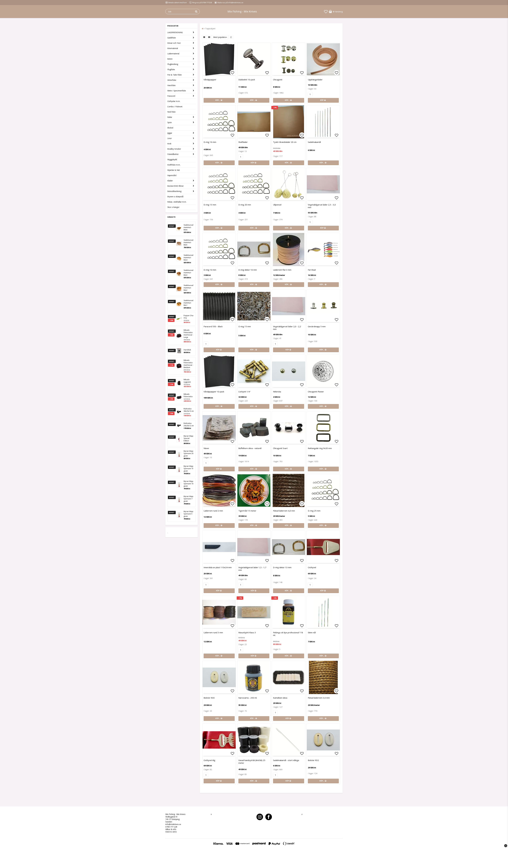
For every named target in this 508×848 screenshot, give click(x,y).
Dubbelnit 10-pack (246, 79)
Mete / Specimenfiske (176, 90)
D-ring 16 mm (210, 142)
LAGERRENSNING (175, 32)
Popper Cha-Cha (189, 316)
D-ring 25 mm (314, 510)
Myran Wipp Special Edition (188, 438)
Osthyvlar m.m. (173, 101)
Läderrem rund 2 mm (213, 510)
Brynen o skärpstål (175, 196)
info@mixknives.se (173, 824)
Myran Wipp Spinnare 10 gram (188, 483)
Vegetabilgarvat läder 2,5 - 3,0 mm (322, 206)
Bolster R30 (209, 697)
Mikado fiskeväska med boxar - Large (188, 333)
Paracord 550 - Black (213, 326)
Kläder (170, 180)
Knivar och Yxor (174, 43)
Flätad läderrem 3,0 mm (319, 697)
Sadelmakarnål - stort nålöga (286, 760)
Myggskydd (172, 159)
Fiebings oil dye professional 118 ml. (288, 633)
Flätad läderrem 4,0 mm (284, 510)
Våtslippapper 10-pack (214, 391)
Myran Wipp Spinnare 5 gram (188, 513)
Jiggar (169, 133)
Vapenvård (171, 175)
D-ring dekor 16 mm (247, 269)
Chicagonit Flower (316, 391)
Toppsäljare (210, 28)
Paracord (171, 96)
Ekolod (170, 127)
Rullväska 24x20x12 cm (189, 424)
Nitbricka (277, 391)
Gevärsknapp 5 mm (317, 326)
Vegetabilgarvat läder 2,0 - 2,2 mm (287, 327)
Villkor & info (170, 829)
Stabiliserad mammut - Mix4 (188, 257)
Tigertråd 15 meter (247, 510)
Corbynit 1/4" (244, 391)
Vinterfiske (171, 80)
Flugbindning (172, 64)
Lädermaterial (173, 53)
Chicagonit (277, 79)
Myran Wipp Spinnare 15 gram (188, 468)
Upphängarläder (315, 79)
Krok (169, 143)
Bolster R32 (313, 760)
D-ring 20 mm (244, 204)
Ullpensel (277, 204)
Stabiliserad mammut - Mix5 (188, 242)
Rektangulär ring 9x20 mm (320, 448)
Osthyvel (312, 567)
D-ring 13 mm (210, 204)
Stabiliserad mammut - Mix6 (188, 227)
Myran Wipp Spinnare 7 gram (188, 498)
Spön (169, 122)
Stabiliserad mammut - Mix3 (188, 272)
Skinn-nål (312, 632)
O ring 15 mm (244, 326)
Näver (206, 448)
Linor (169, 138)
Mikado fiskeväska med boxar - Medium (188, 364)
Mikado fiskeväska (188, 395)
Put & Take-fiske (174, 74)
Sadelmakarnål (314, 142)
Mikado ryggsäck (187, 380)
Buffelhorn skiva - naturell (249, 448)
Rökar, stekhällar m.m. (176, 202)
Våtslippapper (210, 79)
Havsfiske (171, 85)
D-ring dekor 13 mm (282, 567)
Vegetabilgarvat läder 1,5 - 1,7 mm (252, 568)
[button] (326, 11)
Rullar (169, 117)
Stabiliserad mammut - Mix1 (188, 302)
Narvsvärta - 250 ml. (247, 697)
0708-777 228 (171, 826)
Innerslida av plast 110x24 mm (218, 567)
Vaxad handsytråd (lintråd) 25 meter (251, 761)
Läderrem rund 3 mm (213, 632)
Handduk (187, 350)
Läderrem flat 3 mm (282, 269)
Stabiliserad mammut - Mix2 (188, 287)
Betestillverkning (174, 191)
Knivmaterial (172, 48)
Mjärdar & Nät (173, 170)
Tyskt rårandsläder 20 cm (284, 142)
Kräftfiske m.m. (173, 164)
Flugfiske (171, 69)
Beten (170, 59)
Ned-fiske (171, 112)
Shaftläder (243, 142)
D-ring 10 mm (210, 269)
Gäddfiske (171, 37)
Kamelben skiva (280, 697)
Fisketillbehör (173, 154)
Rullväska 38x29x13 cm (189, 409)
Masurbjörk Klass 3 (247, 632)
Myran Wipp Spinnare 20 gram (188, 453)
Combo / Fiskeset (174, 106)
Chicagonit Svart (280, 448)
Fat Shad (312, 269)
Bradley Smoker (174, 149)
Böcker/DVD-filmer (175, 186)
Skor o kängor (173, 207)
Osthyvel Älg (209, 760)
